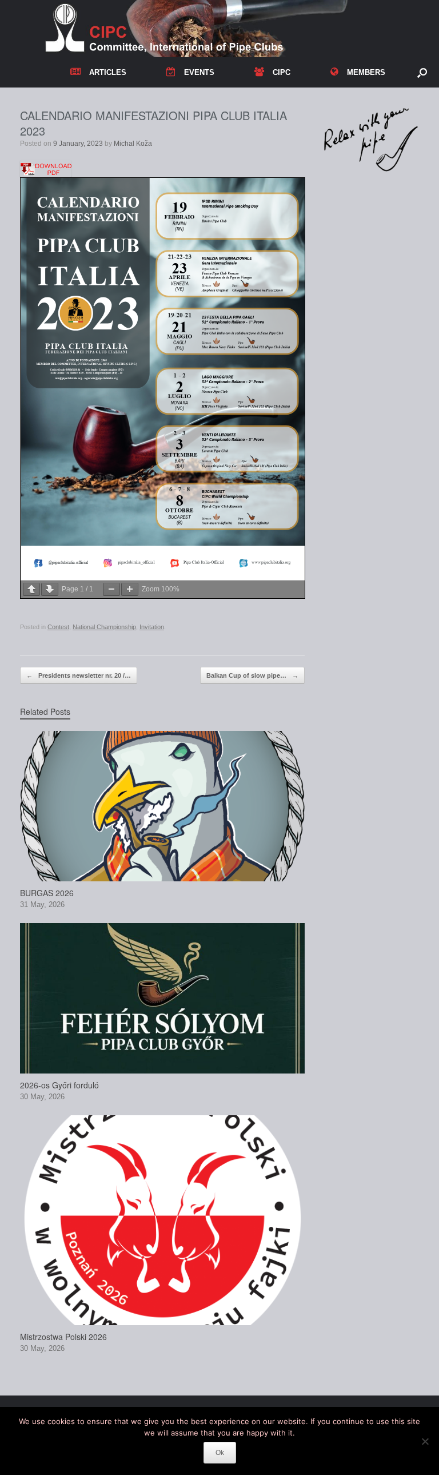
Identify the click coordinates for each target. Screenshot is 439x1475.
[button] (422, 72)
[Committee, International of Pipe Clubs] (212, 28)
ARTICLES (107, 72)
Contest (58, 626)
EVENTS (199, 72)
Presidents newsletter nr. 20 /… (78, 675)
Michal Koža (133, 144)
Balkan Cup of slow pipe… (252, 675)
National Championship (104, 626)
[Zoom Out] (111, 589)
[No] (424, 1441)
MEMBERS (366, 72)
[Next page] (49, 589)
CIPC (281, 72)
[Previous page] (31, 589)
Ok (219, 1453)
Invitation (151, 626)
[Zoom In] (129, 589)
